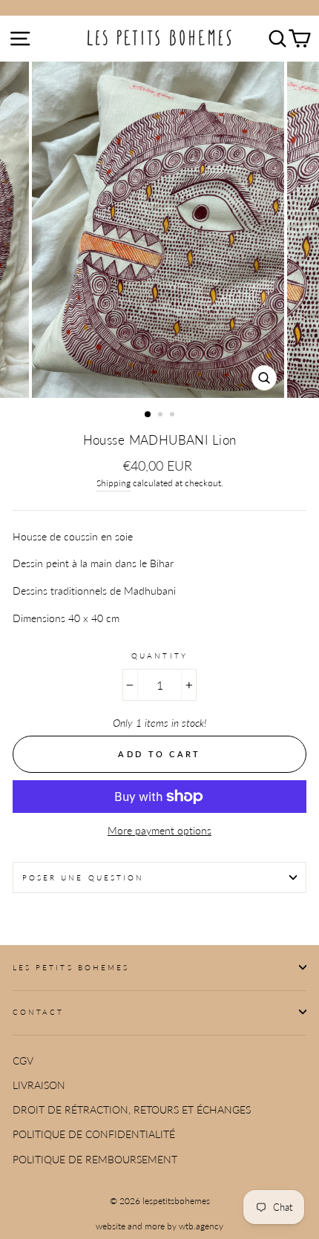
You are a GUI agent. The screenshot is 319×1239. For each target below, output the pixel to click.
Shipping (113, 483)
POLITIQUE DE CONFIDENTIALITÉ (94, 1134)
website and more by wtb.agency (159, 1226)
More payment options (159, 831)
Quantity (159, 655)
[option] (159, 230)
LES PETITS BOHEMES (71, 967)
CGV (23, 1061)
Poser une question (83, 877)
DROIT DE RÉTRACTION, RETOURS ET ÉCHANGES (132, 1110)
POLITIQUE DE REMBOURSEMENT (95, 1160)
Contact (38, 1011)
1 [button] (148, 415)
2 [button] (161, 415)
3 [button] (173, 415)
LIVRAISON (39, 1085)
